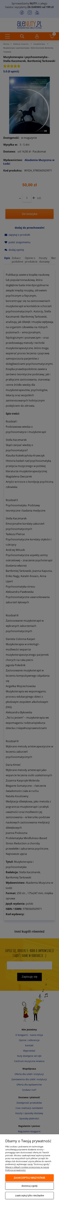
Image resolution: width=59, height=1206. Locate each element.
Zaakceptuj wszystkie (29, 1177)
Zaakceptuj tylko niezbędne (29, 1195)
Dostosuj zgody (29, 1185)
